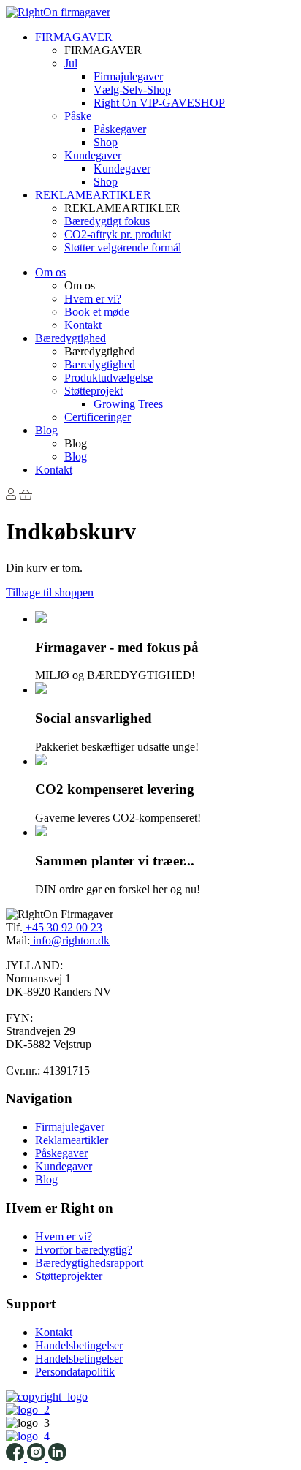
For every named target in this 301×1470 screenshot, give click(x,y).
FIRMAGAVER (74, 37)
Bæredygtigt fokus (107, 221)
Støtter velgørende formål (122, 247)
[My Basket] (25, 496)
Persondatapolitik (75, 1371)
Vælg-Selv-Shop (132, 89)
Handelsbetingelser (79, 1345)
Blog (46, 430)
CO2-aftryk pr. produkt (117, 234)
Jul (70, 63)
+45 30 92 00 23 (62, 927)
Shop (106, 142)
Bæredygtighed (70, 338)
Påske (77, 116)
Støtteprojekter (68, 1276)
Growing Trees (128, 404)
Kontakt (83, 325)
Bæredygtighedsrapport (89, 1263)
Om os (50, 272)
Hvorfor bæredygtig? (83, 1249)
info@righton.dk (70, 940)
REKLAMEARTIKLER (93, 195)
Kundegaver (92, 155)
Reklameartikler (71, 1140)
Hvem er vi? (92, 298)
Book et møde (96, 312)
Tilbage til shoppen (50, 592)
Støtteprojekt (93, 390)
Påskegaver (120, 129)
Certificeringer (97, 417)
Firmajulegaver (128, 76)
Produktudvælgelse (108, 377)
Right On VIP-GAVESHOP (159, 102)
